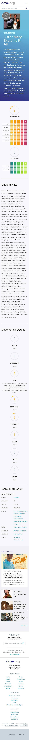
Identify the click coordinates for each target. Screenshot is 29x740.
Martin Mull (17, 521)
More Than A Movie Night (14, 705)
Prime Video (21, 679)
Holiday (8, 688)
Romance (21, 688)
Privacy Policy (14, 717)
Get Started (14, 654)
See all (23, 625)
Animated (8, 683)
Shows (21, 677)
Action (21, 681)
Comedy (16, 497)
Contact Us (14, 719)
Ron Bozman (18, 534)
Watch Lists (14, 700)
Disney (8, 681)
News (14, 702)
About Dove (14, 714)
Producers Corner (14, 695)
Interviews (14, 698)
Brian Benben (18, 511)
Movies (8, 677)
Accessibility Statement (11, 725)
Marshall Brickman (20, 530)
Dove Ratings (14, 712)
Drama (21, 686)
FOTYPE (25, 723)
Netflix (8, 679)
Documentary (8, 686)
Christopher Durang (20, 527)
